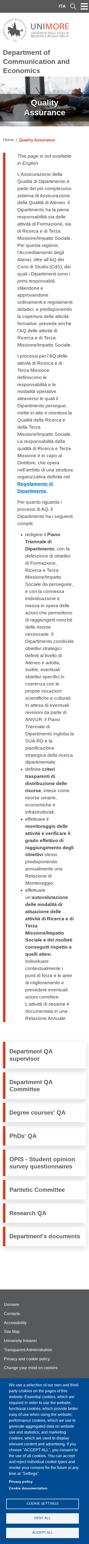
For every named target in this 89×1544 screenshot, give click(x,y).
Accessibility (15, 1323)
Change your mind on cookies (31, 1368)
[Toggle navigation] (84, 6)
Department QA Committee (31, 1085)
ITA (62, 6)
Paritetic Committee (37, 1189)
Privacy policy (21, 1481)
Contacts (12, 1314)
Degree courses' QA (37, 1112)
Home (8, 139)
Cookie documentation (28, 1488)
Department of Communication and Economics (36, 61)
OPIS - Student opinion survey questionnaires (42, 1163)
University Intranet (20, 1341)
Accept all (42, 1532)
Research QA (27, 1213)
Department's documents (44, 1236)
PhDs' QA (23, 1136)
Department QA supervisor (31, 1055)
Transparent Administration (28, 1350)
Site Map (12, 1332)
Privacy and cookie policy (27, 1359)
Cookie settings (42, 1503)
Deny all (42, 1518)
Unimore (11, 1304)
